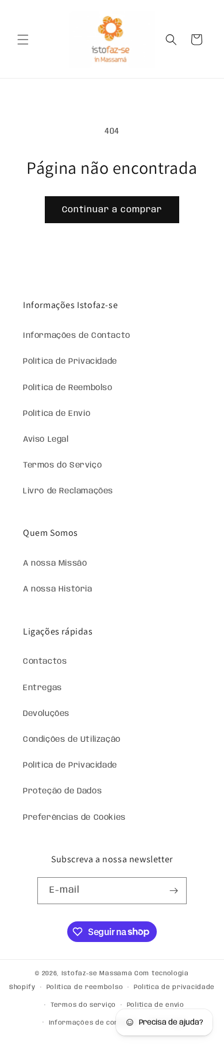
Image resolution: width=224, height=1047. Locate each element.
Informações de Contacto (76, 336)
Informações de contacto (93, 1022)
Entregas (42, 688)
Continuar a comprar (112, 210)
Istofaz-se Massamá (97, 973)
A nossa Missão (55, 563)
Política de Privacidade (70, 361)
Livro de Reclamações (68, 491)
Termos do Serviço (62, 465)
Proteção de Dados (62, 791)
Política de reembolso (85, 987)
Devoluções (46, 714)
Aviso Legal (46, 439)
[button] (23, 39)
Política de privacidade (174, 987)
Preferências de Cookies (74, 818)
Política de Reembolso (68, 388)
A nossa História (57, 589)
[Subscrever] (173, 890)
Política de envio (155, 1005)
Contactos (45, 661)
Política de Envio (56, 414)
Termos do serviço (83, 1005)
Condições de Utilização (72, 739)
